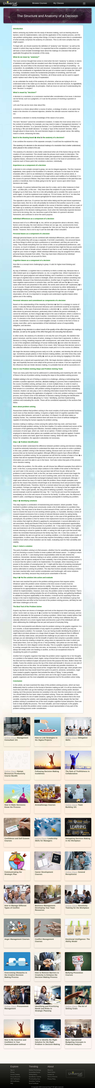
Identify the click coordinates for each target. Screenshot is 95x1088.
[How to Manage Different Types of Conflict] (17, 915)
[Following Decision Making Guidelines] (47, 781)
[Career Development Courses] (47, 882)
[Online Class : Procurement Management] (17, 1016)
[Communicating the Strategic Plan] (17, 882)
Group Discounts (15, 1076)
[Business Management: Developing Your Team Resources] (47, 915)
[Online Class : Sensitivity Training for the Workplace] (78, 915)
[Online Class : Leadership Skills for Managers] (47, 848)
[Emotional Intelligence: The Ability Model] (78, 949)
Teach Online (51, 1072)
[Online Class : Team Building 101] (78, 815)
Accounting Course (34, 1072)
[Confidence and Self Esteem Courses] (17, 848)
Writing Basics (33, 1074)
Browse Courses (39, 3)
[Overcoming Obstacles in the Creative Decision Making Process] (17, 982)
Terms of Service (52, 1076)
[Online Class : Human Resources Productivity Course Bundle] (17, 781)
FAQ (11, 1083)
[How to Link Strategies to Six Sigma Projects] (47, 748)
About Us (50, 1070)
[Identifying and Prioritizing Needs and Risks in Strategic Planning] (47, 1016)
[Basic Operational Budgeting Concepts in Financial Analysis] (78, 1050)
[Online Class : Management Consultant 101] (17, 748)
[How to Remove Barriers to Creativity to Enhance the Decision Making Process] (47, 982)
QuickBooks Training (35, 1076)
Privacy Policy (52, 1079)
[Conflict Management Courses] (47, 949)
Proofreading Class (34, 1079)
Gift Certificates (14, 1081)
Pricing (12, 1072)
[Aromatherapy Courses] (47, 815)
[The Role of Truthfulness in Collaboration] (78, 781)
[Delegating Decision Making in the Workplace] (78, 848)
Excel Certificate (33, 1083)
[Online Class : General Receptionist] (78, 882)
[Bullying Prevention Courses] (78, 982)
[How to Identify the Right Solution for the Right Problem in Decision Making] (47, 1050)
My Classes (58, 3)
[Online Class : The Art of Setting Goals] (78, 1016)
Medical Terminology (35, 1070)
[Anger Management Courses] (17, 949)
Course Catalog (15, 1074)
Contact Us (51, 1074)
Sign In (12, 1070)
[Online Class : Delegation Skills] (78, 748)
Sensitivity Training (34, 1081)
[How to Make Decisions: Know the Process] (17, 815)
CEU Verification (15, 1079)
